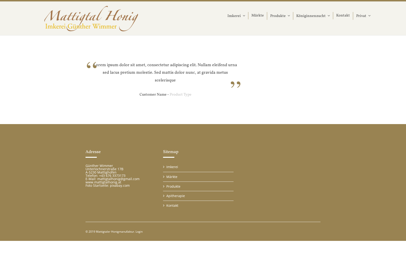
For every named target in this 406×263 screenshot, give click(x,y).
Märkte (257, 15)
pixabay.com (120, 185)
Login (139, 232)
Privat (361, 16)
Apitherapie (175, 196)
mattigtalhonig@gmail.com (118, 179)
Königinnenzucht (311, 16)
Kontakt (343, 15)
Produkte (278, 16)
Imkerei (234, 16)
